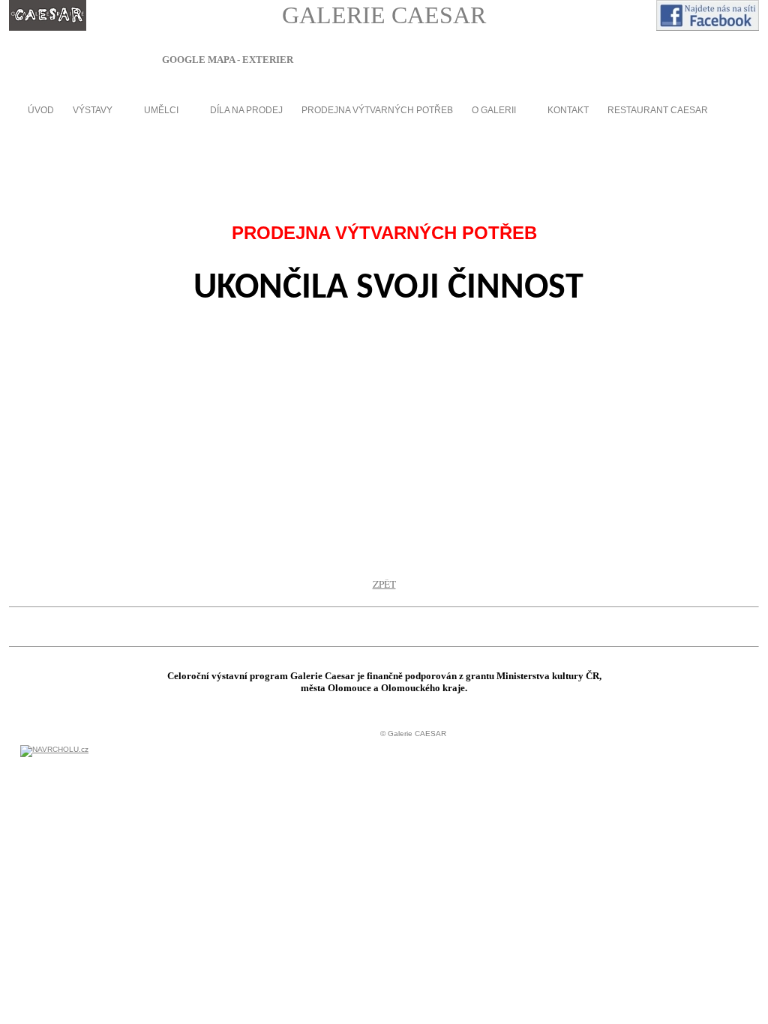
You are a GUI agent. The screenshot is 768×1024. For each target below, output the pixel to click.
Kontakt (568, 110)
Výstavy (92, 110)
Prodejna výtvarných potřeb (377, 110)
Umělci (161, 110)
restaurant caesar (658, 110)
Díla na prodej (246, 110)
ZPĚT (384, 584)
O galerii (494, 110)
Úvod (41, 110)
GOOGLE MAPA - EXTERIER (227, 59)
